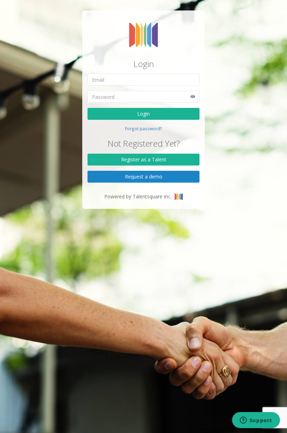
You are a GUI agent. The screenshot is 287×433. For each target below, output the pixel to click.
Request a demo (143, 176)
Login (143, 113)
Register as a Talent (143, 159)
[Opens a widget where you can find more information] (256, 421)
